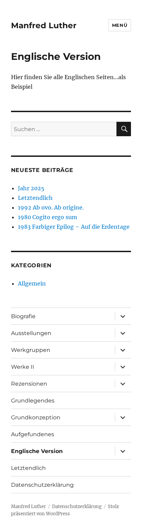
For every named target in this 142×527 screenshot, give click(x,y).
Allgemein (32, 283)
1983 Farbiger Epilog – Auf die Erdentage (74, 226)
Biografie (23, 316)
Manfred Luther (44, 25)
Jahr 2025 (31, 188)
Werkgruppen (30, 350)
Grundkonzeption (35, 417)
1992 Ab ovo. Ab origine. (51, 207)
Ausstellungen (31, 333)
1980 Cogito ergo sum (47, 217)
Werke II (22, 367)
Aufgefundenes (32, 434)
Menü (119, 25)
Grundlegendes (32, 400)
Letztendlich (35, 197)
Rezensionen (29, 383)
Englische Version (37, 451)
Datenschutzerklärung (42, 485)
